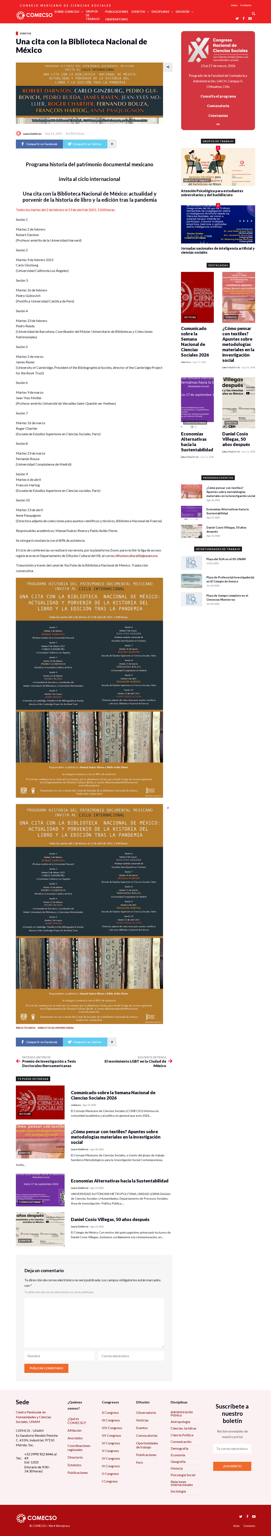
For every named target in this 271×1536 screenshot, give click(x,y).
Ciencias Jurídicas (183, 1428)
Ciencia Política (182, 1435)
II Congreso (110, 1474)
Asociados (75, 1438)
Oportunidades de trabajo (147, 1445)
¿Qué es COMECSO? (77, 1421)
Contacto (246, 5)
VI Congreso (111, 1443)
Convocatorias (147, 1435)
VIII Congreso (112, 1428)
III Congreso (111, 1466)
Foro (139, 1462)
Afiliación (75, 1430)
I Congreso (110, 1481)
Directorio (75, 1457)
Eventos (25, 33)
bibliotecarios (26, 1027)
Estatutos (75, 1465)
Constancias (218, 115)
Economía (178, 1455)
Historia (177, 1468)
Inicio (234, 5)
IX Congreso (111, 1420)
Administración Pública (182, 1413)
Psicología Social (183, 1475)
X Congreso (110, 1412)
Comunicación (181, 1441)
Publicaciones (78, 1472)
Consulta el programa (218, 96)
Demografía (179, 1448)
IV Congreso (111, 1458)
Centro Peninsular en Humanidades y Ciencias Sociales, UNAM (33, 1417)
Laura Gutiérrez (32, 133)
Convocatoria (218, 106)
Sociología (178, 1491)
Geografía (178, 1461)
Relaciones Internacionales (182, 1483)
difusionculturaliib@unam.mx (136, 556)
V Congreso (110, 1451)
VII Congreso (111, 1435)
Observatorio (146, 1412)
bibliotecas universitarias (56, 1027)
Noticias (142, 1420)
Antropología (180, 1422)
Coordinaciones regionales (79, 1448)
